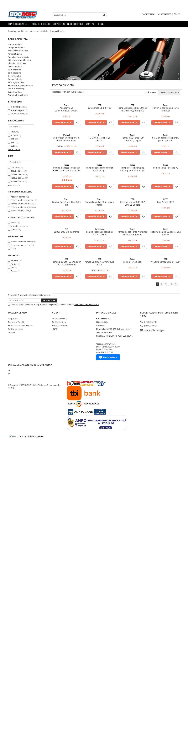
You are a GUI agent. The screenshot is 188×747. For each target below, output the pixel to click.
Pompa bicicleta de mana (22, 203)
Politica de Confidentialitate (86, 304)
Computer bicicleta (16, 47)
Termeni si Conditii (16, 322)
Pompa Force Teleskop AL (165, 167)
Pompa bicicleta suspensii (22, 207)
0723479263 (150, 326)
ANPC (54, 329)
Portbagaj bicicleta (16, 82)
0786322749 (150, 321)
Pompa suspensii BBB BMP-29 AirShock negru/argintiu (132, 109)
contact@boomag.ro (153, 330)
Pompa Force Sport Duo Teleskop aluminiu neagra (132, 169)
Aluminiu (15, 260)
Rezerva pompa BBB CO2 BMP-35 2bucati (132, 203)
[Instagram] (9, 374)
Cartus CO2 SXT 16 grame (66, 231)
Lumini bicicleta (15, 44)
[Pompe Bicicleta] (116, 59)
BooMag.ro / (14, 31)
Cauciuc (14, 271)
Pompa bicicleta (15, 79)
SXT (66, 229)
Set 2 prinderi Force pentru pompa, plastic (165, 139)
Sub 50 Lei (15, 167)
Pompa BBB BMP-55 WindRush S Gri (99, 263)
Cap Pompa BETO (165, 202)
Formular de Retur (60, 325)
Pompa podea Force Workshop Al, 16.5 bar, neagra (132, 233)
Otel (12, 267)
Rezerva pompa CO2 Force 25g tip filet (166, 233)
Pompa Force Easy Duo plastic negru (99, 203)
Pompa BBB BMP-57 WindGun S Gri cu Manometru (66, 263)
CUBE (13, 146)
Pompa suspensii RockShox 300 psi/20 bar (99, 233)
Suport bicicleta (15, 92)
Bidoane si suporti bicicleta (19, 60)
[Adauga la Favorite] (77, 122)
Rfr (99, 135)
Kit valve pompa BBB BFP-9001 (166, 261)
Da (12, 248)
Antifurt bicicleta (15, 53)
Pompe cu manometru (21, 245)
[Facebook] (9, 370)
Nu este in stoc (17, 113)
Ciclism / (25, 31)
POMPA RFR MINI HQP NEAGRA (99, 139)
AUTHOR (14, 135)
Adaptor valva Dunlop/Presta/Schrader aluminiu (66, 109)
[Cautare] (103, 14)
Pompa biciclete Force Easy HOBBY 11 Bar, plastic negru (66, 169)
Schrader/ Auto (17, 226)
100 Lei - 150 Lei (17, 174)
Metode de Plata (59, 318)
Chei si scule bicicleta (17, 63)
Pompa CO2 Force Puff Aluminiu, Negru (132, 139)
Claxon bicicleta (15, 66)
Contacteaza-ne (110, 357)
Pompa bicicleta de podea (22, 200)
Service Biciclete (41, 23)
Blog (101, 23)
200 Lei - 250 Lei (17, 181)
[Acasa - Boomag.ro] (22, 15)
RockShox (99, 229)
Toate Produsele (17, 23)
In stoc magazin (17, 110)
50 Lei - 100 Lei (17, 171)
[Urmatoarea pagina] (176, 284)
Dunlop (14, 229)
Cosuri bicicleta (14, 69)
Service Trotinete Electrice (68, 23)
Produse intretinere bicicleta (20, 85)
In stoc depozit (17, 106)
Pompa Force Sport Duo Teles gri (66, 203)
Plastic (13, 264)
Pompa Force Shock (132, 261)
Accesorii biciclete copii (18, 50)
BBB (12, 139)
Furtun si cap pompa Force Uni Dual (165, 109)
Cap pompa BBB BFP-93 (99, 107)
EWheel (66, 135)
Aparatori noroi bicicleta (18, 57)
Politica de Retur (59, 322)
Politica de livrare (15, 329)
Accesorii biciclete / (40, 31)
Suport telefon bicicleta (18, 95)
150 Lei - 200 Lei (17, 178)
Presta (13, 222)
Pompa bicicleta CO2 (20, 210)
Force (66, 105)
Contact (90, 23)
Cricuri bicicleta (14, 72)
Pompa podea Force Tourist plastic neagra (99, 169)
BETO (13, 142)
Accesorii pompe (18, 196)
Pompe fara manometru (21, 241)
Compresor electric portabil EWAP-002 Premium (66, 139)
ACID (13, 132)
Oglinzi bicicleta (14, 76)
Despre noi (12, 318)
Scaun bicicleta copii (16, 88)
